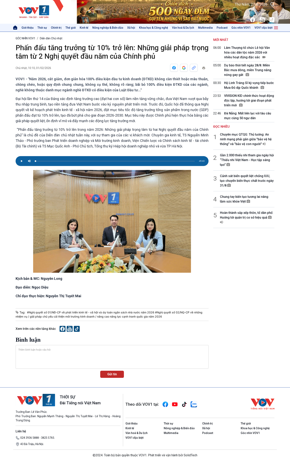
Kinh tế (84, 27)
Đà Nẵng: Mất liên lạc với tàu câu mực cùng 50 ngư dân (247, 115)
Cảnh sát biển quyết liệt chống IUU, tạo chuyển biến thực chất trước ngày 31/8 (247, 180)
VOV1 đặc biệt (263, 27)
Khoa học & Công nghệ (153, 27)
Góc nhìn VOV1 (241, 27)
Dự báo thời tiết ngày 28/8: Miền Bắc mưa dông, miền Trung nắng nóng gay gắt (247, 70)
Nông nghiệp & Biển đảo (107, 27)
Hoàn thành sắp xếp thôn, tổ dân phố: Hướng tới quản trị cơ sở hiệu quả (246, 215)
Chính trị (56, 27)
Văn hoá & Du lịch (183, 27)
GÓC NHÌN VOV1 (25, 38)
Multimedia (205, 27)
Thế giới (70, 27)
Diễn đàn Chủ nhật (51, 38)
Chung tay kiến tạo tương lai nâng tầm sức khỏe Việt (244, 199)
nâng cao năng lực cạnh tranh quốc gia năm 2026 (129, 316)
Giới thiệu (28, 27)
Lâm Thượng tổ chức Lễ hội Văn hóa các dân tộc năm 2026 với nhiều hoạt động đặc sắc (247, 52)
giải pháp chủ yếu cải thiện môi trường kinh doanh (62, 316)
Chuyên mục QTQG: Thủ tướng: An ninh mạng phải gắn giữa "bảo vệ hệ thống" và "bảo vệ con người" (246, 139)
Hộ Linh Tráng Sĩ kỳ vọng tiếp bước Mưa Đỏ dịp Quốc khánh (249, 85)
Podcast (222, 27)
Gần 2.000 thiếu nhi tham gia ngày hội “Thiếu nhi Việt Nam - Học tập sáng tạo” (247, 160)
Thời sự (42, 27)
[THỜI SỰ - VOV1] (43, 12)
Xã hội (131, 27)
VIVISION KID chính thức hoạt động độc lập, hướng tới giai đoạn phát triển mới (249, 100)
